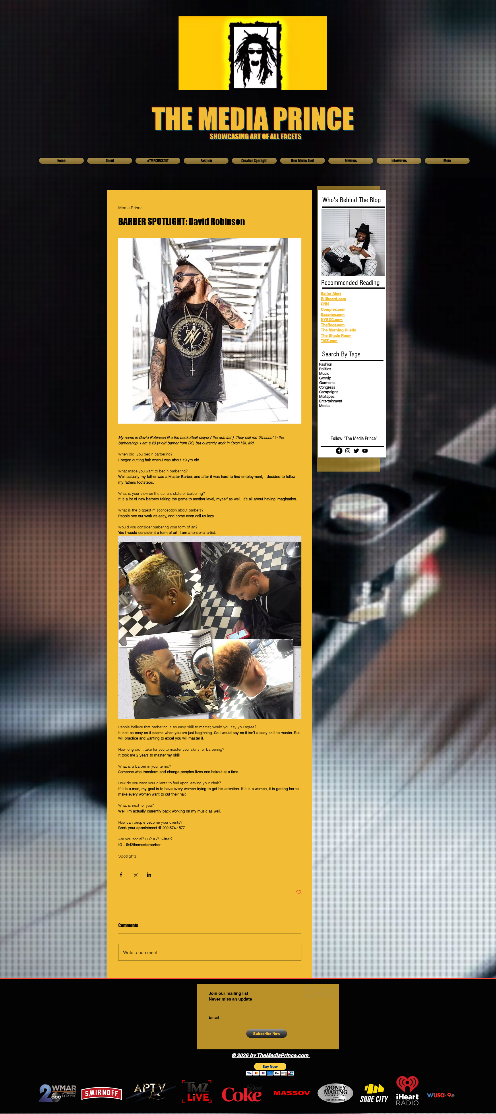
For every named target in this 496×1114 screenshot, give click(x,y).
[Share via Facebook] (121, 874)
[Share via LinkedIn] (149, 874)
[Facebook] (339, 450)
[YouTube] (365, 450)
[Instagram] (347, 450)
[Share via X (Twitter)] (135, 874)
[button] (270, 1069)
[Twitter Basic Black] (356, 450)
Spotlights (127, 856)
